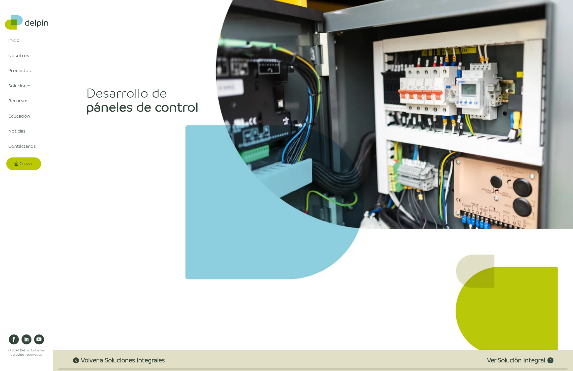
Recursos (18, 101)
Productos (19, 70)
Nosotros (18, 55)
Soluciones (20, 86)
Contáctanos (22, 146)
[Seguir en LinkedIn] (27, 339)
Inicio (14, 40)
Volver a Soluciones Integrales (123, 360)
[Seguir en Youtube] (39, 339)
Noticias (17, 131)
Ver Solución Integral (516, 360)
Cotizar (26, 163)
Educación (19, 116)
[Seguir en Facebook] (14, 339)
